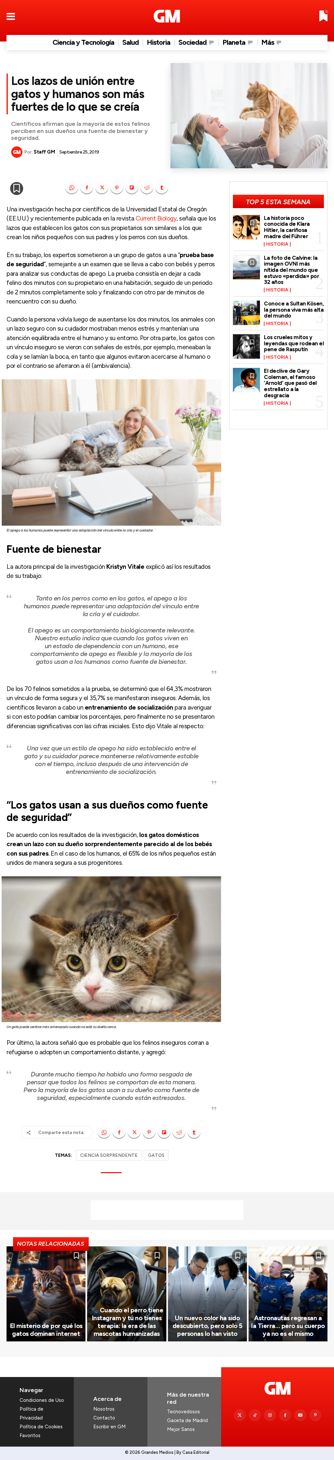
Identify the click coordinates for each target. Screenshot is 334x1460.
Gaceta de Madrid (187, 1420)
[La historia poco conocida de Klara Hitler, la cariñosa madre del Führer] (246, 227)
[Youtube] (300, 1415)
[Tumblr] (161, 187)
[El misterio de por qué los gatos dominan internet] (46, 1293)
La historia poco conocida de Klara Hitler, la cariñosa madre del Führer (287, 227)
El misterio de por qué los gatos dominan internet (46, 1329)
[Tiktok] (255, 1415)
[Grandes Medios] (167, 16)
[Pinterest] (116, 187)
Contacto (104, 1418)
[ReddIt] (146, 187)
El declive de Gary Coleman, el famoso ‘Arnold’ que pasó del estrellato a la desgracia (290, 383)
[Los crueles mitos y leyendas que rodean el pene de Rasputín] (246, 346)
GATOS (156, 1155)
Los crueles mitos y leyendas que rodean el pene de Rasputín (294, 343)
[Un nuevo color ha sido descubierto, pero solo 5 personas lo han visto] (207, 1293)
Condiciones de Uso (42, 1400)
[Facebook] (86, 187)
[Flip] (131, 187)
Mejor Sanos (181, 1429)
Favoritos (30, 1435)
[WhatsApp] (71, 187)
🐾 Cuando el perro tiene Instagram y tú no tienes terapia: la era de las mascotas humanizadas (126, 1321)
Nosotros (103, 1409)
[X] (101, 187)
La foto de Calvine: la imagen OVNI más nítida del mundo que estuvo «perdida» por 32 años (291, 270)
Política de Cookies (41, 1427)
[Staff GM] (17, 152)
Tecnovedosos (183, 1412)
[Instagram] (270, 1415)
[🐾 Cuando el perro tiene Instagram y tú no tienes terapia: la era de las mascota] (126, 1293)
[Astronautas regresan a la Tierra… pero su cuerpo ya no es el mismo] (288, 1293)
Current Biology (156, 218)
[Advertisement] (167, 1210)
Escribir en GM (109, 1427)
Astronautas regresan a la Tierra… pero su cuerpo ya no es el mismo (288, 1325)
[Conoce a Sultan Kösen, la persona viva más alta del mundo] (246, 313)
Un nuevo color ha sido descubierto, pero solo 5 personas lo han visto (207, 1325)
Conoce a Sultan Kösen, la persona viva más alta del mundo (294, 309)
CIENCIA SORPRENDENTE (109, 1155)
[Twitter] (240, 1415)
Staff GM (44, 152)
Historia (277, 244)
